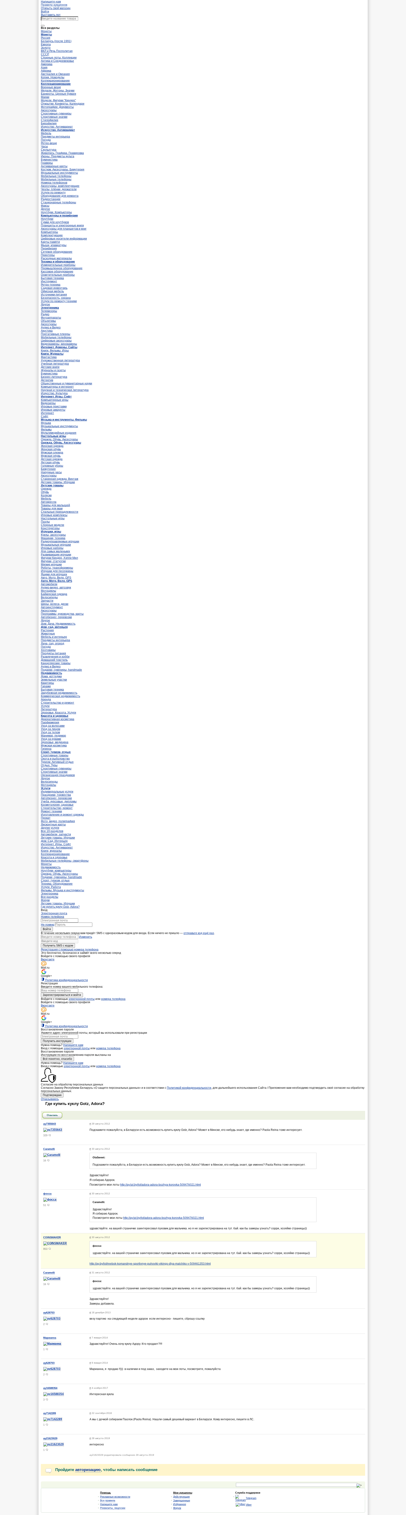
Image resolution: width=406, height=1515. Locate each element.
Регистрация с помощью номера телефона (69, 949)
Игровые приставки (54, 406)
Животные (48, 633)
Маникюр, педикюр (53, 735)
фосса (47, 1193)
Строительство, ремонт (57, 808)
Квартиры (47, 683)
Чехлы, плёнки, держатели (59, 189)
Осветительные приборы (58, 274)
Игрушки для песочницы (57, 571)
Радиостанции (50, 199)
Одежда (46, 488)
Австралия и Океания (55, 74)
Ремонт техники (51, 811)
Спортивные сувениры (56, 113)
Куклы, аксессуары (53, 535)
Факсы (45, 205)
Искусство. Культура (54, 393)
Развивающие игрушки (56, 554)
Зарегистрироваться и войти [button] (62, 995)
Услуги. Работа (51, 887)
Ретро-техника (50, 284)
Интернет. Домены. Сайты (59, 347)
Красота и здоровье (54, 716)
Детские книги (50, 367)
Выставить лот (51, 14)
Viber (249, 1504)
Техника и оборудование (58, 261)
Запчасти (47, 600)
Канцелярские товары (55, 663)
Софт (44, 416)
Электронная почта (54, 913)
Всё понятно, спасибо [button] (57, 1059)
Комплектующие (52, 235)
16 (44, 1160)
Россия (45, 37)
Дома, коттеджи (51, 676)
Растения (47, 630)
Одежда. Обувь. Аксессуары (59, 439)
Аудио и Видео (51, 327)
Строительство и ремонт (57, 702)
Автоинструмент (52, 607)
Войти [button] (47, 929)
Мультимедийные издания (58, 432)
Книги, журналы (51, 850)
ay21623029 (50, 1438)
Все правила (107, 1500)
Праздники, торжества (56, 795)
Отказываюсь (50, 1099)
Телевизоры (49, 311)
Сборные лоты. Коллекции (59, 57)
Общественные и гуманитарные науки (66, 383)
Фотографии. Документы (57, 107)
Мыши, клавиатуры (53, 245)
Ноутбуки (47, 219)
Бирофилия (49, 123)
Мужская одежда (52, 452)
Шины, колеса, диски (54, 604)
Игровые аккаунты (53, 409)
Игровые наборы (52, 548)
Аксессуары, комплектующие (60, 186)
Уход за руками (51, 739)
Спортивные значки (54, 116)
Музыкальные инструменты (59, 172)
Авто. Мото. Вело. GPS (56, 577)
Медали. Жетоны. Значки (57, 90)
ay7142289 (49, 1413)
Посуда (46, 140)
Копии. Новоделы (52, 77)
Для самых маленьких (55, 551)
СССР (45, 54)
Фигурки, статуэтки (53, 561)
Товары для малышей (55, 505)
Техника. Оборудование (57, 883)
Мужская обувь (51, 456)
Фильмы (46, 429)
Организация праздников (58, 775)
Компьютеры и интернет (57, 386)
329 (45, 1135)
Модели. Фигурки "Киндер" (58, 100)
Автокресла (48, 502)
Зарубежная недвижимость (59, 692)
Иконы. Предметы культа (57, 156)
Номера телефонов (54, 182)
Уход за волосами (53, 725)
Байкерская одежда (54, 594)
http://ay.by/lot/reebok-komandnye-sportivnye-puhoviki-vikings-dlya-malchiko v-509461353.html (150, 1263)
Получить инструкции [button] (57, 1041)
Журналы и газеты (53, 370)
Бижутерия (48, 469)
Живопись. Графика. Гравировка (62, 153)
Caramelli (49, 1149)
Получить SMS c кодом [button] (58, 945)
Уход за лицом (50, 729)
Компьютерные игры (54, 400)
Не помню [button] (47, 924)
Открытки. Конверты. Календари (62, 103)
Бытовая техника (52, 278)
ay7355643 (49, 1123)
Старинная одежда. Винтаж (59, 479)
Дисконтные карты (53, 824)
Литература (49, 709)
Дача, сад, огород (52, 643)
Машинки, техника (53, 538)
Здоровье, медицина (54, 742)
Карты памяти (50, 242)
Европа (46, 44)
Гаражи (46, 686)
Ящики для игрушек (54, 574)
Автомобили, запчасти (56, 834)
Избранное (179, 1504)
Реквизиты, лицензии (112, 1508)
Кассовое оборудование (57, 271)
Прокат (46, 818)
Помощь (105, 1492)
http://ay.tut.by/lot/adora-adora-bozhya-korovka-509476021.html (160, 1184)
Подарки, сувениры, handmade (61, 669)
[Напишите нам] (240, 1496)
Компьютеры (49, 232)
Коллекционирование (55, 80)
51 (44, 1205)
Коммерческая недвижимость (60, 696)
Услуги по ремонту (53, 192)
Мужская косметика (54, 745)
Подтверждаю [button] (52, 1095)
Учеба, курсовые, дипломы (59, 801)
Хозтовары (48, 650)
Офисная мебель (52, 291)
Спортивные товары (54, 755)
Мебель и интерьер (54, 637)
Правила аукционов (54, 5)
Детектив (47, 380)
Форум (177, 1508)
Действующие (181, 1496)
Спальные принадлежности (59, 511)
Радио (45, 314)
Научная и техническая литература (65, 390)
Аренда (46, 699)
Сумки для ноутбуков (55, 222)
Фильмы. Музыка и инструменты (62, 890)
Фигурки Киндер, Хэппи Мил (59, 558)
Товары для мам (51, 508)
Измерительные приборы (58, 265)
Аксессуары (49, 110)
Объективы (48, 321)
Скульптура (48, 149)
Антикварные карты (54, 166)
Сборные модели (52, 525)
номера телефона (113, 999)
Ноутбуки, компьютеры (56, 870)
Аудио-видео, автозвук (56, 587)
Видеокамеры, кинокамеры (59, 344)
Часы (44, 146)
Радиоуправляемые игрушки (60, 541)
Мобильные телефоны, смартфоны (65, 860)
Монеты (46, 31)
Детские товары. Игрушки (58, 482)
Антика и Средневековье (57, 61)
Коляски (46, 495)
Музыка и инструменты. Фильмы (64, 419)
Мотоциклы (48, 590)
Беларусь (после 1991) (56, 41)
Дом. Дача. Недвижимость (58, 623)
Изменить (85, 937)
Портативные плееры (55, 334)
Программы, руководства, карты (62, 613)
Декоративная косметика (57, 719)
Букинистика (49, 159)
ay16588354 (50, 1388)
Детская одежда (51, 459)
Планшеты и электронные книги (62, 225)
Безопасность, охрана (56, 298)
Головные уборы (52, 465)
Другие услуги (50, 827)
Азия (44, 67)
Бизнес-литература (54, 377)
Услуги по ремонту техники (59, 301)
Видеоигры (48, 403)
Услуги (45, 706)
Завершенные (181, 1500)
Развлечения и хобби (55, 656)
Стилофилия (49, 120)
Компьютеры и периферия (59, 215)
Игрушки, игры (51, 531)
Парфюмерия (50, 722)
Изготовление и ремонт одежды (62, 814)
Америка (46, 64)
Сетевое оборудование (56, 251)
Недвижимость (51, 673)
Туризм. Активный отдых (57, 762)
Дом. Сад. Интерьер (54, 841)
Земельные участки (54, 679)
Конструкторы (50, 528)
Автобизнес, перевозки (56, 617)
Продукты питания (53, 653)
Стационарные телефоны (58, 202)
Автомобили (49, 584)
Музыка (46, 423)
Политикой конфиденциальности (189, 1087)
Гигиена (46, 748)
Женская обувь (51, 449)
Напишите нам (73, 1045)
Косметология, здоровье (57, 804)
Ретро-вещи (49, 143)
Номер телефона (52, 916)
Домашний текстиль (54, 660)
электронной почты (82, 999)
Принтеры (48, 255)
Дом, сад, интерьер (54, 627)
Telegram (251, 1498)
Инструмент (49, 281)
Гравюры (47, 163)
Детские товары (52, 485)
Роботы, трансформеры (57, 567)
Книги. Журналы (52, 353)
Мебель (46, 133)
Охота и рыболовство (55, 758)
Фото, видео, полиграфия (58, 821)
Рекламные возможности (115, 1496)
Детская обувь (50, 462)
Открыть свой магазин (55, 8)
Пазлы (45, 521)
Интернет (47, 413)
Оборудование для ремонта (59, 195)
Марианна (49, 1337)
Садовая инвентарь (54, 288)
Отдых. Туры (49, 765)
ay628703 (49, 1312)
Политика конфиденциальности (66, 980)
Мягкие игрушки (51, 564)
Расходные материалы (56, 258)
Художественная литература (60, 360)
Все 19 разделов (52, 831)
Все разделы (49, 897)
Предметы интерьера (55, 136)
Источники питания (54, 294)
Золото (46, 47)
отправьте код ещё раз (198, 933)
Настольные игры (53, 436)
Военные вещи (51, 87)
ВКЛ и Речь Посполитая (57, 51)
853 (45, 1248)
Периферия (49, 248)
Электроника (50, 307)
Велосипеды (49, 597)
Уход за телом (50, 732)
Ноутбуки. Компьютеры (56, 212)
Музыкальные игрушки (56, 544)
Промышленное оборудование (61, 268)
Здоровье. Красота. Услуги (58, 712)
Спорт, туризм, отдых (56, 752)
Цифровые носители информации (64, 238)
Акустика (47, 330)
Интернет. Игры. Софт (56, 396)
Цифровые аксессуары (56, 340)
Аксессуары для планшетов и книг (63, 228)
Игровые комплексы (54, 515)
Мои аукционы (182, 1492)
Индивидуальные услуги (57, 791)
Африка (46, 70)
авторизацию (88, 1470)
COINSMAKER (52, 1237)
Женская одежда (52, 446)
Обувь (45, 492)
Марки (45, 97)
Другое (45, 209)
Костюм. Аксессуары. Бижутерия (62, 169)
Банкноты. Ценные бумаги (58, 93)
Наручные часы (51, 472)
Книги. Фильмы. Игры (55, 350)
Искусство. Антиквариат (57, 126)
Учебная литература (55, 363)
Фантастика (49, 357)
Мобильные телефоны (56, 176)
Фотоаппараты (51, 317)
